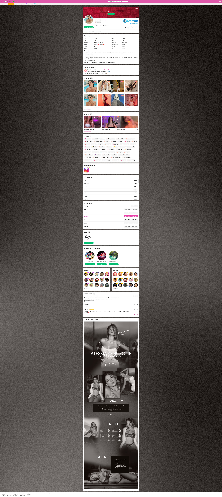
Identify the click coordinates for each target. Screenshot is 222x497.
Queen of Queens (107, 69)
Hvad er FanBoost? (134, 23)
